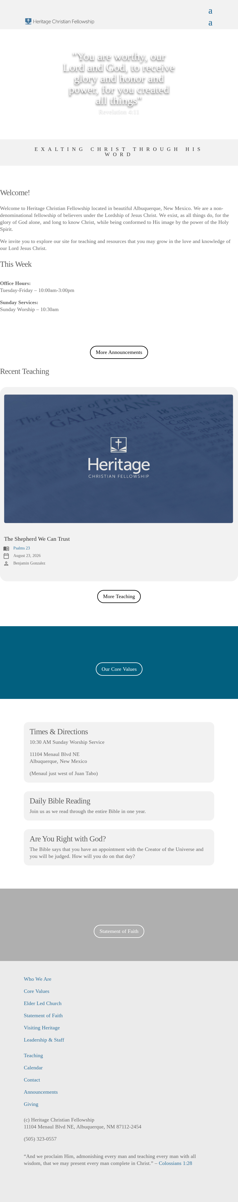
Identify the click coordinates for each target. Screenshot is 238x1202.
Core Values (36, 991)
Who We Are (37, 979)
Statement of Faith (119, 931)
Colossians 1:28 (175, 1163)
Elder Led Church (43, 1003)
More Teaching (119, 596)
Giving (31, 1104)
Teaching (33, 1055)
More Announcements (119, 352)
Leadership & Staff (44, 1040)
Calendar (33, 1068)
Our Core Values (119, 669)
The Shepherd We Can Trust (37, 539)
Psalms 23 (21, 548)
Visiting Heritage (42, 1028)
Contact (32, 1080)
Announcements (41, 1092)
